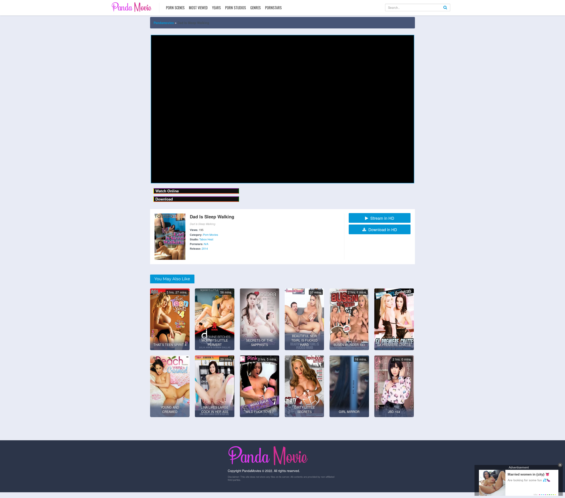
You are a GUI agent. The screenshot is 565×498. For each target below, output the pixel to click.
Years (216, 7)
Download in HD (382, 229)
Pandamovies (164, 22)
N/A (206, 244)
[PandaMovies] (132, 7)
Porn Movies (210, 234)
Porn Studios (235, 7)
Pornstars (273, 7)
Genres (255, 7)
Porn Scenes (175, 7)
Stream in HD (382, 218)
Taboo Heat (206, 239)
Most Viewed (198, 7)
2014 (205, 248)
